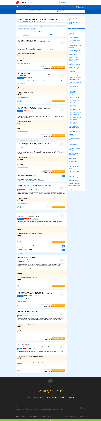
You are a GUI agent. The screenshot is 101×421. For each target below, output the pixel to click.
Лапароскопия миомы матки (74, 83)
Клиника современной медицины (27, 40)
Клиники (27, 6)
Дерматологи (71, 397)
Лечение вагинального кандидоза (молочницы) (75, 88)
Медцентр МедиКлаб (23, 345)
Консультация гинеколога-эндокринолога (74, 60)
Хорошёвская (33, 28)
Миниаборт (71, 135)
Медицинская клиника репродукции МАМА (30, 292)
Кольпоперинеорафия (73, 51)
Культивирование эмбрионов (74, 70)
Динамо (30, 26)
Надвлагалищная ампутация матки (74, 139)
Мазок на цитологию (73, 132)
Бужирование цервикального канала (74, 23)
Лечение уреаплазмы (73, 122)
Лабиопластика (72, 71)
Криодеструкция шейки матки (74, 64)
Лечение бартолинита (73, 86)
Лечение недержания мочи (74, 109)
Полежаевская (57, 26)
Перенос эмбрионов (73, 144)
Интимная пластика (73, 48)
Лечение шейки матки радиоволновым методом (74, 127)
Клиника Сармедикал (24, 73)
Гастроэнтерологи (63, 397)
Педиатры (36, 397)
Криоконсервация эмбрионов (74, 68)
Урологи (48, 397)
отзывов (20, 78)
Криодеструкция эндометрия (74, 65)
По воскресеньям (62, 34)
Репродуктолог (72, 159)
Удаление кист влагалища (74, 169)
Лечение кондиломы (73, 106)
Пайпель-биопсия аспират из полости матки (74, 142)
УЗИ (63, 402)
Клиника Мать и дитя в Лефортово (24, 249)
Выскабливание (72, 34)
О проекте (18, 416)
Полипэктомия (72, 147)
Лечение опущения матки (74, 110)
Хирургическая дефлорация (74, 185)
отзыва (20, 348)
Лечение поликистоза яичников (75, 114)
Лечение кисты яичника (73, 103)
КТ (66, 402)
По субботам (54, 34)
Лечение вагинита (72, 90)
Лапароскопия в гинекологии (74, 79)
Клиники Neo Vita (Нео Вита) (26, 258)
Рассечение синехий (73, 157)
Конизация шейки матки (73, 54)
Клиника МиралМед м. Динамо (27, 311)
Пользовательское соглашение (46, 416)
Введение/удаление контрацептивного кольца (74, 26)
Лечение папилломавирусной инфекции (75, 112)
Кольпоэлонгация (72, 53)
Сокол (63, 26)
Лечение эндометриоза (73, 128)
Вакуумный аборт (72, 24)
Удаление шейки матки (73, 180)
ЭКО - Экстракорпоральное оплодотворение (74, 187)
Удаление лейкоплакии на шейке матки (75, 174)
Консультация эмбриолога (74, 61)
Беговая (19, 26)
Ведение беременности (73, 28)
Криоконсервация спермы (74, 67)
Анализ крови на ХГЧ (73, 19)
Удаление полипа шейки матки (75, 177)
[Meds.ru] (50, 382)
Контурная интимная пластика (75, 63)
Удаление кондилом (73, 172)
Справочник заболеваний (51, 402)
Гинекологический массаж (74, 38)
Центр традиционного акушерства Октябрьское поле (34, 143)
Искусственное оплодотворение (75, 50)
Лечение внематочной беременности (73, 92)
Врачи (32, 6)
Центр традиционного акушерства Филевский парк (28, 179)
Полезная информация (33, 416)
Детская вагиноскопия (73, 43)
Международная (42, 26)
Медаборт (71, 134)
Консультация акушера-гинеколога (73, 58)
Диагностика (20, 6)
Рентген (70, 402)
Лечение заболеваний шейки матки (74, 100)
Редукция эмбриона (73, 158)
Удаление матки (72, 176)
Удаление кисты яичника (74, 171)
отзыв (20, 315)
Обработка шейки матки (73, 140)
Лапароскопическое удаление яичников (75, 78)
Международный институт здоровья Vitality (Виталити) (34, 185)
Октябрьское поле (50, 26)
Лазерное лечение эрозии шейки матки (75, 73)
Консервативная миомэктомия (75, 55)
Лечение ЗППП (72, 102)
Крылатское (36, 26)
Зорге (25, 28)
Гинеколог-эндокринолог (74, 36)
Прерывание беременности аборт (74, 149)
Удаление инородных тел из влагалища (74, 168)
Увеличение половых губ (74, 162)
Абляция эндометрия (73, 18)
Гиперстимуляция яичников (74, 40)
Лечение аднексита (73, 85)
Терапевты (42, 397)
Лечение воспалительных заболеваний (74, 94)
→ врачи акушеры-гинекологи (24, 21)
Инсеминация (72, 47)
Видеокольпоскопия (73, 29)
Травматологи (54, 397)
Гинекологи (29, 397)
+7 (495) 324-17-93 (72, 2)
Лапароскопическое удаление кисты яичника (75, 75)
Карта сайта (24, 416)
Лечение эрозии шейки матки (74, 131)
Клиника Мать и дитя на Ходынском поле (30, 215)
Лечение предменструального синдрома (75, 118)
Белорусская (25, 26)
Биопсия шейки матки (73, 21)
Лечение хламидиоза (73, 123)
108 (64, 246)
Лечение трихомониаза (73, 120)
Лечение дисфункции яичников (75, 98)
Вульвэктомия (72, 33)
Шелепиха (20, 28)
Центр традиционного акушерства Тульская (26, 175)
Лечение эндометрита (73, 130)
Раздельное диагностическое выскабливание (74, 154)
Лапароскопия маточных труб (75, 82)
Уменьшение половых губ (74, 181)
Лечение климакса (72, 105)
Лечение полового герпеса (74, 115)
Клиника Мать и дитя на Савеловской (25, 245)
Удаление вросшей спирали (74, 166)
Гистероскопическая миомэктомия (73, 42)
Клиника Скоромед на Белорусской (28, 107)
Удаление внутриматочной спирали (74, 164)
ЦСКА (28, 28)
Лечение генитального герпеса (75, 97)
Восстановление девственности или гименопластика (75, 31)
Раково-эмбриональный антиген (75, 155)
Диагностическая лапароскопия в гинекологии (75, 46)
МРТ (59, 402)
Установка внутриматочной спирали (74, 184)
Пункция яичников (72, 152)
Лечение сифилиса (73, 119)
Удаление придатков (73, 179)
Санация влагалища (73, 161)
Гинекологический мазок (74, 37)
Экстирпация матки (73, 189)
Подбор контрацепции (73, 145)
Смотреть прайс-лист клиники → (23, 63)
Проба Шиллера (72, 150)
